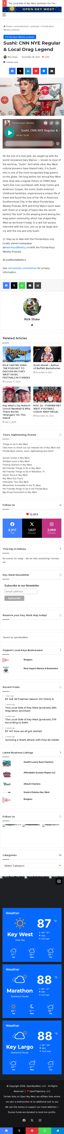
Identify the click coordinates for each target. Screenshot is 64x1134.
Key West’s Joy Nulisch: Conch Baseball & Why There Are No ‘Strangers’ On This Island (17, 411)
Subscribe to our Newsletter (21, 585)
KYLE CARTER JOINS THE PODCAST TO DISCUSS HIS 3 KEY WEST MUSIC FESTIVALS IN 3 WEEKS (16, 371)
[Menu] (4, 14)
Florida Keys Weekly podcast (19, 37)
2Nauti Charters (32, 784)
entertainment (21, 26)
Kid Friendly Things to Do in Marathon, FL (24, 471)
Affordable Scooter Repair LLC (40, 772)
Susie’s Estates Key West (37, 792)
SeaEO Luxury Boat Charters (38, 762)
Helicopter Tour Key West (16, 482)
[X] (20, 71)
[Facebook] (12, 71)
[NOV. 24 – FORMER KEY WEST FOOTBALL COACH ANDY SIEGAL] (47, 394)
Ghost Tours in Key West (15, 475)
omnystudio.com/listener (22, 268)
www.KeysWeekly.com (17, 247)
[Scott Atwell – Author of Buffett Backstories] (47, 354)
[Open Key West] (32, 9)
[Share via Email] (51, 71)
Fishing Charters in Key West (17, 464)
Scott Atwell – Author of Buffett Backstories (46, 367)
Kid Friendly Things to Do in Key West (22, 468)
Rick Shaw (13, 57)
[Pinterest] (36, 71)
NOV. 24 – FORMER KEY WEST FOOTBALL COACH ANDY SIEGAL (47, 408)
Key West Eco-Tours (13, 478)
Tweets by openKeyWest (15, 637)
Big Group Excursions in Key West (20, 492)
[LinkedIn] (28, 71)
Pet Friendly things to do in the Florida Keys (25, 488)
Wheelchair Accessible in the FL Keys (22, 485)
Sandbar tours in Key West (16, 461)
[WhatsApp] (22, 285)
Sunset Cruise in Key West (16, 458)
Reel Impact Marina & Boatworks (41, 668)
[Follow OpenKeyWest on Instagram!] (59, 881)
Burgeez (28, 659)
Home (8, 26)
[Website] (32, 325)
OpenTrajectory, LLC (40, 1091)
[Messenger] (44, 71)
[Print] (37, 285)
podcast (35, 26)
